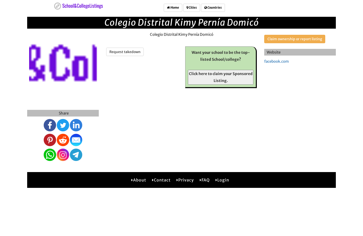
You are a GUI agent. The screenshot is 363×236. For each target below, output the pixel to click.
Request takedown (125, 52)
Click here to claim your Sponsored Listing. (221, 77)
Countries (214, 7)
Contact (162, 179)
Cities (192, 7)
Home (174, 7)
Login (223, 179)
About (139, 179)
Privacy (186, 179)
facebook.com (276, 61)
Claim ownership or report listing (294, 39)
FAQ (206, 179)
